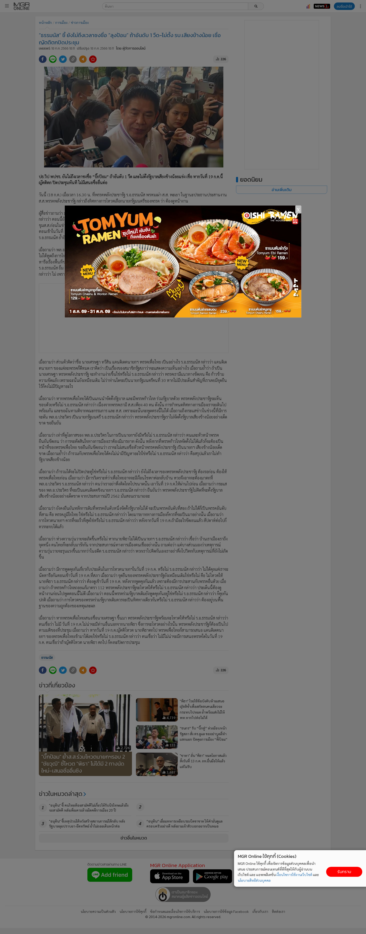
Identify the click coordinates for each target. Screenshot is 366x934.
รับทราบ (344, 872)
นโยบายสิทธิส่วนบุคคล (254, 880)
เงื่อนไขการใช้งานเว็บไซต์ (294, 874)
